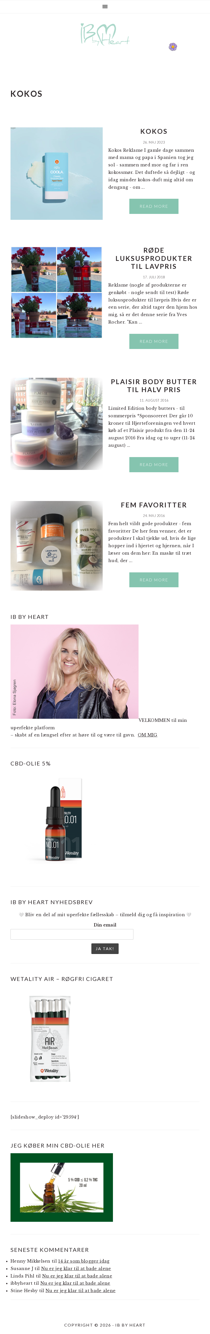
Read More (154, 206)
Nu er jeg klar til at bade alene (76, 1268)
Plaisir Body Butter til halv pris (154, 385)
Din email (105, 925)
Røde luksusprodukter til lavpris (154, 258)
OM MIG (148, 734)
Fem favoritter (154, 505)
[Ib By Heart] (105, 48)
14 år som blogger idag (83, 1261)
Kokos (154, 131)
